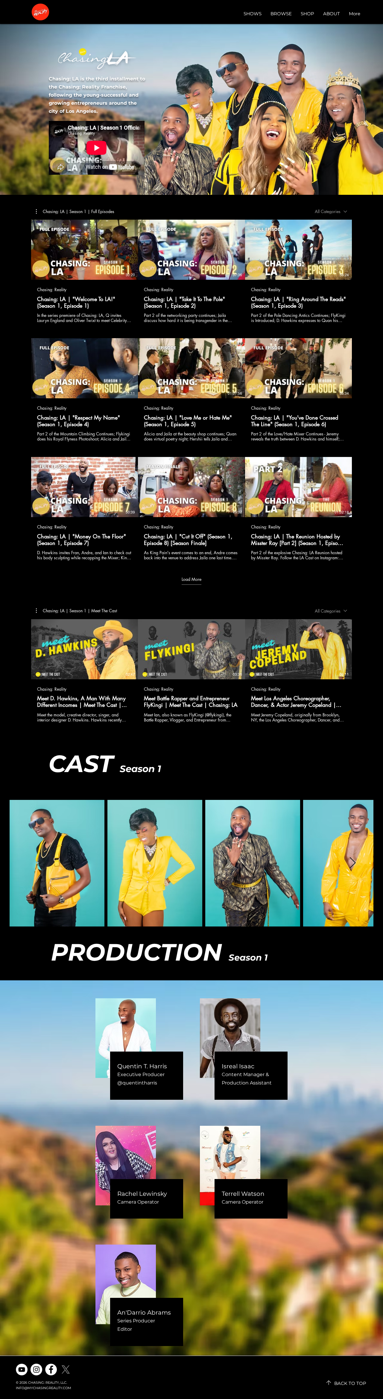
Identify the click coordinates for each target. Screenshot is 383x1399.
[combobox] (331, 211)
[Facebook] (51, 1369)
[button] (75, 211)
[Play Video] (85, 250)
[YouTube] (22, 1369)
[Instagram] (36, 1369)
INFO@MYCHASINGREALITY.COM (43, 1388)
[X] (66, 1369)
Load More (191, 579)
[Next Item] (352, 863)
